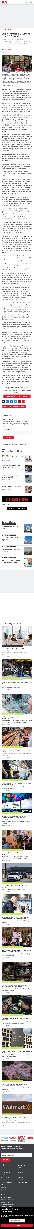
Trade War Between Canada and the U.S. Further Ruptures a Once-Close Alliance (16, 950)
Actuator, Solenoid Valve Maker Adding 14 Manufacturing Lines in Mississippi (14, 985)
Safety (5, 524)
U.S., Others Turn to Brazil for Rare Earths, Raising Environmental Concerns (15, 1085)
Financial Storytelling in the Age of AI (12, 457)
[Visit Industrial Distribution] (4, 1140)
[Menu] (30, 2)
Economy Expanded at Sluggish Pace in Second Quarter (11, 487)
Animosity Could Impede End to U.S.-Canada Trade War (11, 466)
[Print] (3, 401)
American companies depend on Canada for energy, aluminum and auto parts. (16, 787)
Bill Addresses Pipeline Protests (10, 550)
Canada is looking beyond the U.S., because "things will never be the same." (16, 954)
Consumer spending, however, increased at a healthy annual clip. (16, 754)
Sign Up (5, 1160)
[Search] (26, 2)
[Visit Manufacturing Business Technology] (21, 1140)
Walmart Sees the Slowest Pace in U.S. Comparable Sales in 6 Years (13, 1118)
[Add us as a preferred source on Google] (23, 401)
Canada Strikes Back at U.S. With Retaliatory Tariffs (15, 886)
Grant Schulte (8, 49)
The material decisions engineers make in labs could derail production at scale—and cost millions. (17, 721)
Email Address (7, 429)
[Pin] (19, 401)
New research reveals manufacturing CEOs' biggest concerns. (16, 921)
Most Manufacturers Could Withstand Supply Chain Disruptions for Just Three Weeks (15, 917)
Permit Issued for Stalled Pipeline (11, 539)
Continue (17, 1225)
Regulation (6, 535)
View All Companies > (17, 508)
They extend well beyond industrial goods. (14, 889)
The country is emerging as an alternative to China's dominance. (16, 1088)
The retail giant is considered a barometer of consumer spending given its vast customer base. (16, 1122)
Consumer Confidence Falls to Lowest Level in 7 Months (16, 853)
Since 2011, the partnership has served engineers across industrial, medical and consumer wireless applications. (16, 821)
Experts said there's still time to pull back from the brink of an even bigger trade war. (16, 686)
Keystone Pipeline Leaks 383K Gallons (11, 527)
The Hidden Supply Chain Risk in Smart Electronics (11, 476)
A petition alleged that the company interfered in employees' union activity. (15, 1055)
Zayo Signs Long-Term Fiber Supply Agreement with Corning (16, 1018)
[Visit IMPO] (29, 1138)
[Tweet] (15, 401)
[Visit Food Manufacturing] (12, 1138)
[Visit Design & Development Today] (4, 1138)
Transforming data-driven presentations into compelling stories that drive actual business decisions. (14, 652)
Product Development (9, 714)
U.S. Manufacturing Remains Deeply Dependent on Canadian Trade (16, 783)
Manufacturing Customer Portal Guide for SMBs (11, 561)
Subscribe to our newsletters (17, 396)
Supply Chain (7, 30)
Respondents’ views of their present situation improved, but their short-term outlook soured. (15, 857)
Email (2, 1152)
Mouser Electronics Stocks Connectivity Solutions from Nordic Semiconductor (14, 816)
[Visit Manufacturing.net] (12, 1140)
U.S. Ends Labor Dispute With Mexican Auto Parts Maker (17, 1051)
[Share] (7, 401)
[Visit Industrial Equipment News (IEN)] (21, 1138)
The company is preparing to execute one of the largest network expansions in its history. (15, 1022)
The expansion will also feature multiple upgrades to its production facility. (17, 989)
